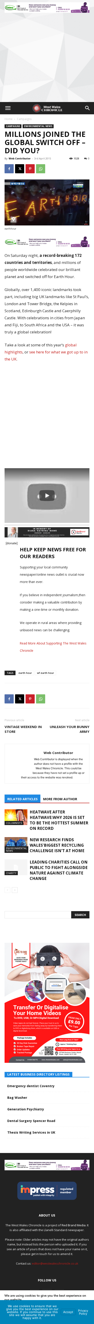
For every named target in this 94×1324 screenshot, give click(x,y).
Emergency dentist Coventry (31, 1086)
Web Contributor (20, 158)
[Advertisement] (47, 53)
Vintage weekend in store (23, 729)
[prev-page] (7, 890)
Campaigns (24, 119)
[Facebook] (9, 168)
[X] (19, 168)
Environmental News (38, 126)
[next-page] (15, 890)
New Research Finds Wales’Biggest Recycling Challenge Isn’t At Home (57, 845)
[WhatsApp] (40, 168)
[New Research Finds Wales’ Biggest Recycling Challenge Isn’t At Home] (16, 845)
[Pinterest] (30, 168)
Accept (68, 1312)
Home (9, 119)
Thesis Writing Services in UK (31, 1132)
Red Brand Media (74, 1225)
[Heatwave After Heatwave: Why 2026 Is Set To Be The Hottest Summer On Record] (16, 817)
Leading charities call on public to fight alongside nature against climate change (59, 870)
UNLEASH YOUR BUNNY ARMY (69, 729)
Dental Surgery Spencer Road (31, 1121)
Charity (11, 873)
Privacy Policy (83, 1312)
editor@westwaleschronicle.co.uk (55, 1263)
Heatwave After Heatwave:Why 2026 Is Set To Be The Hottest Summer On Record (59, 820)
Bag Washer (17, 1097)
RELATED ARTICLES (22, 799)
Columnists (14, 823)
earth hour (25, 673)
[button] (7, 108)
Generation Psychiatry (25, 1109)
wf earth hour (45, 673)
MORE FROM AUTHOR (60, 799)
